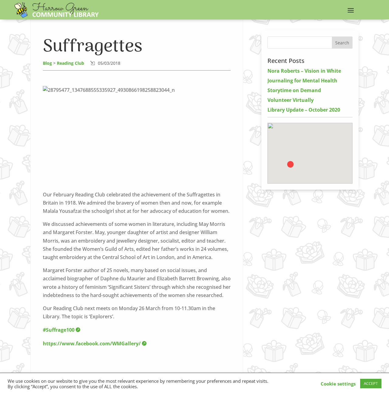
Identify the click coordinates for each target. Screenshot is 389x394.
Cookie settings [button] (338, 383)
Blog (47, 63)
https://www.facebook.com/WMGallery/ (92, 343)
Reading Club (70, 63)
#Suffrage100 (58, 330)
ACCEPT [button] (371, 383)
